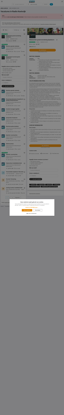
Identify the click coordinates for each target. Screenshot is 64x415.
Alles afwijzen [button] (37, 210)
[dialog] (32, 207)
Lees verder (47, 205)
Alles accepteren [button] (27, 210)
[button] (32, 207)
